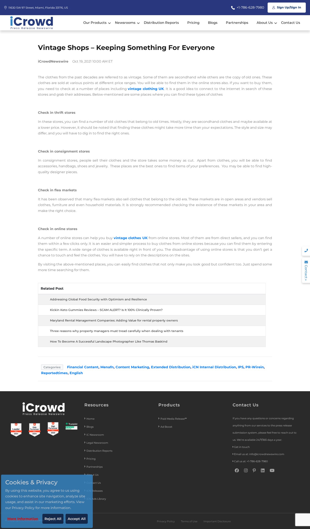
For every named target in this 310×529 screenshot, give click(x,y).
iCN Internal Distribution (214, 367)
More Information (22, 519)
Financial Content (82, 367)
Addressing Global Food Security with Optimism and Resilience (98, 299)
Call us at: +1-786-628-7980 (251, 461)
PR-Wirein (254, 367)
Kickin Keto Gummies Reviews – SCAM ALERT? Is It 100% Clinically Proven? (106, 310)
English (76, 373)
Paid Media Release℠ (173, 418)
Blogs (212, 23)
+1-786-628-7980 (250, 7)
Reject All (52, 519)
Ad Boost (166, 426)
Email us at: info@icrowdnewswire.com (259, 454)
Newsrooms (125, 23)
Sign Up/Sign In (288, 7)
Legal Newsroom (97, 442)
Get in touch (242, 447)
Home (90, 418)
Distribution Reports (161, 23)
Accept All (77, 519)
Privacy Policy (166, 521)
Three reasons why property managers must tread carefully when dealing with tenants (116, 331)
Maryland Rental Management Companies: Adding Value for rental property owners (114, 320)
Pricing (193, 23)
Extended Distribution (170, 367)
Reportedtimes (54, 373)
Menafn (107, 367)
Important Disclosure (217, 521)
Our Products (94, 23)
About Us (265, 23)
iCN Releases (94, 490)
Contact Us (290, 23)
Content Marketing (132, 367)
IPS (241, 367)
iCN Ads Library (96, 498)
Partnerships (237, 23)
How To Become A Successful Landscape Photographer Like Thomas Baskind (108, 341)
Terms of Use (189, 521)
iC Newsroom (95, 434)
